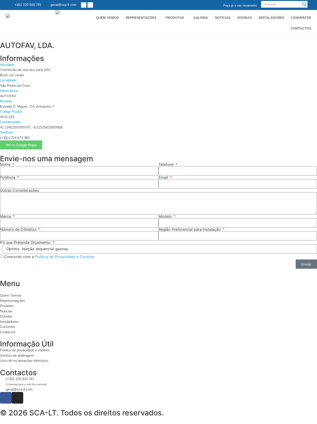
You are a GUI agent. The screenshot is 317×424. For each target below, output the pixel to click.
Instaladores (271, 17)
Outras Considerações (19, 190)
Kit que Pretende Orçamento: (26, 242)
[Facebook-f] (83, 5)
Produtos (175, 17)
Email (163, 177)
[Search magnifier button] (304, 4)
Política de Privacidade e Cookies (64, 256)
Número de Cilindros (18, 229)
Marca (6, 216)
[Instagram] (90, 5)
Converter (301, 17)
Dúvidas (244, 17)
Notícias (222, 17)
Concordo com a (49, 256)
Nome (6, 164)
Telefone (166, 164)
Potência (8, 177)
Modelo (165, 216)
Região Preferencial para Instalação (190, 229)
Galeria (200, 17)
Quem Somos (107, 17)
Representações (141, 17)
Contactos (301, 28)
